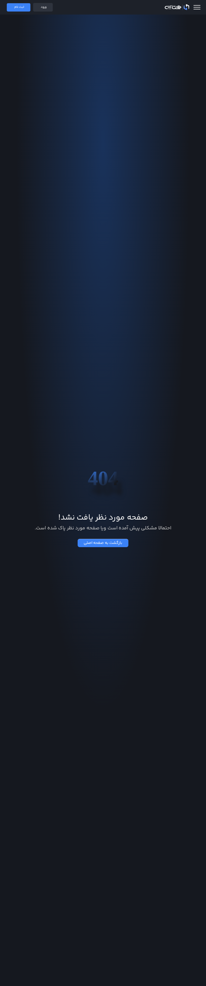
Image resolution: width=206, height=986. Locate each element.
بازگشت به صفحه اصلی (103, 543)
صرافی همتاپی (177, 7)
